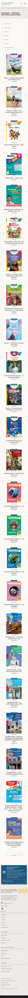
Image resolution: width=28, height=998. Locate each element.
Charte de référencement (6, 978)
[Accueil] (7, 3)
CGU (2, 986)
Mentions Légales (5, 982)
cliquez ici (16, 877)
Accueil (2, 8)
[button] (7, 24)
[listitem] (2, 908)
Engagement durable (5, 984)
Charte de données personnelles (8, 980)
